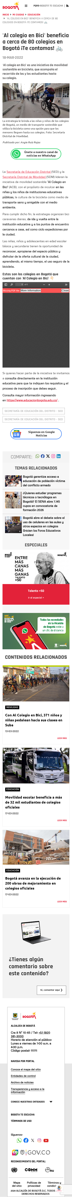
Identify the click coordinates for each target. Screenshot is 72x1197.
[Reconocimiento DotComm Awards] (31, 1169)
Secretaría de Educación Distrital (29, 171)
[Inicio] (11, 6)
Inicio (6, 14)
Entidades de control (23, 1075)
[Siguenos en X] (32, 1140)
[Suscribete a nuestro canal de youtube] (46, 1140)
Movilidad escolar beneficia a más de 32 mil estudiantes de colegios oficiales (33, 802)
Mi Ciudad (18, 14)
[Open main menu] (26, 5)
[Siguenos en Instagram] (39, 1140)
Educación (34, 14)
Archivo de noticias (22, 1082)
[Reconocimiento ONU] (14, 1169)
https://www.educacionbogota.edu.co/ (32, 400)
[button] (37, 457)
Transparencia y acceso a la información (27, 1090)
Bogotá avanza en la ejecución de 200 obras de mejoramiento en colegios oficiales (33, 883)
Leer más (62, 738)
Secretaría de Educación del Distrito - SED (34, 411)
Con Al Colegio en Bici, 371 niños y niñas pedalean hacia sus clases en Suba (33, 720)
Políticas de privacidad (34, 1184)
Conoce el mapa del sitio (26, 1069)
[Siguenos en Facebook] (19, 1140)
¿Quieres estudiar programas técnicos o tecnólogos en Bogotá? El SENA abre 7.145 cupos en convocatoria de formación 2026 (42, 501)
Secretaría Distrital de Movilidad (24, 177)
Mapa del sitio (17, 1184)
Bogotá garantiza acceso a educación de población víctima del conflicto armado (44, 481)
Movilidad (12, 707)
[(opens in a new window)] (53, 457)
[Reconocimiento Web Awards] (49, 1169)
